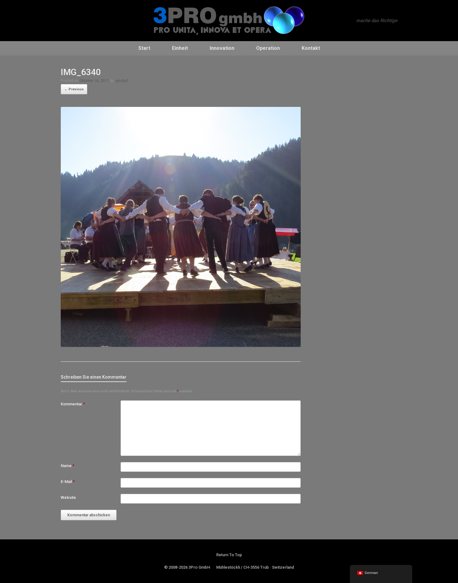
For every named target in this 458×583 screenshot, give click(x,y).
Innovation (222, 48)
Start (144, 48)
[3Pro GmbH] (229, 20)
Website (68, 497)
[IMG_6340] (181, 345)
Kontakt (311, 48)
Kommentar (73, 404)
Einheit (180, 48)
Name (67, 465)
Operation (268, 48)
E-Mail (68, 481)
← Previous (74, 89)
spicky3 (121, 81)
